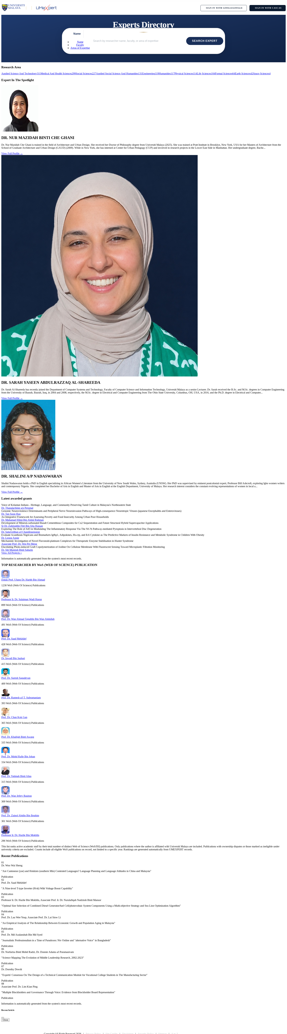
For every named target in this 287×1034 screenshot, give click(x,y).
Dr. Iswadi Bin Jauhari (13, 658)
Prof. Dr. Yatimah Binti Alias (16, 776)
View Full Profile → (12, 153)
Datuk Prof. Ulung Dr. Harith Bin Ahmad (23, 579)
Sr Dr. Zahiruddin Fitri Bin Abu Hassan (22, 525)
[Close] (2, 1017)
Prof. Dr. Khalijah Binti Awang (17, 736)
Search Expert (204, 40)
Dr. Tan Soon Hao (11, 514)
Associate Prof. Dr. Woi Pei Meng (19, 543)
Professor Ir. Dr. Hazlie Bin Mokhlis (20, 835)
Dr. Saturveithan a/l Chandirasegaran (20, 531)
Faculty (80, 44)
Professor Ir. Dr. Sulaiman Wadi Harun (21, 599)
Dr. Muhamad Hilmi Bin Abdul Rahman (22, 519)
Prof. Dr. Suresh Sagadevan (15, 678)
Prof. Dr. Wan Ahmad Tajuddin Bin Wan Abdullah (27, 619)
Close (5, 1020)
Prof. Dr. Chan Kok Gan (14, 717)
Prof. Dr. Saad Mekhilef (13, 638)
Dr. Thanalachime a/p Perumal (17, 508)
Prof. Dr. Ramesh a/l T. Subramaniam (21, 697)
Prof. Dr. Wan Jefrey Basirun (16, 795)
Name (80, 41)
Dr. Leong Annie (10, 537)
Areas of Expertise (80, 47)
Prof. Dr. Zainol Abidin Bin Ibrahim (20, 815)
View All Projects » (11, 552)
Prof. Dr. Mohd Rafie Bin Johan (18, 756)
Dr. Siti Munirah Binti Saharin (17, 549)
